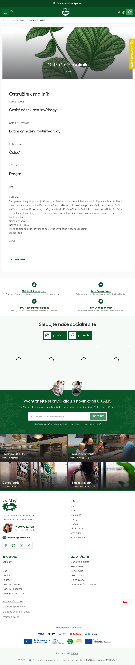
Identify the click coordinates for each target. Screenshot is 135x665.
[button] (4, 3)
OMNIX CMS (110, 660)
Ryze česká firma (101, 291)
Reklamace (77, 566)
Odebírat (98, 416)
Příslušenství (77, 528)
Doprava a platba (80, 562)
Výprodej (76, 533)
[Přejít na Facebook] (5, 545)
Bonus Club (77, 571)
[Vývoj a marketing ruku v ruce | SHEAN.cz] (73, 653)
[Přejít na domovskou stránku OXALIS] (65, 12)
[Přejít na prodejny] (12, 12)
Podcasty (7, 580)
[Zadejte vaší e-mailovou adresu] (67, 416)
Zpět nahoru (20, 260)
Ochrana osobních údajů (16, 611)
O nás (5, 566)
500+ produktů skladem (34, 307)
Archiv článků (18, 20)
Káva (73, 510)
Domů (4, 20)
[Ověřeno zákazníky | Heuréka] (79, 641)
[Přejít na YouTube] (21, 545)
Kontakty (7, 562)
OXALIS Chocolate (12, 589)
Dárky (74, 519)
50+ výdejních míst (101, 307)
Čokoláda (76, 515)
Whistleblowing (10, 617)
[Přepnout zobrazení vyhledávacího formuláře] (119, 12)
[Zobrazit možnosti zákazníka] (124, 12)
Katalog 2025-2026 (13, 593)
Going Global (78, 580)
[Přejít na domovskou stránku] (9, 505)
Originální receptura (34, 291)
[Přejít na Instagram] (13, 545)
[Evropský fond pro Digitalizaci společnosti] (44, 641)
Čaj (72, 506)
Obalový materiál (11, 584)
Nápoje (75, 524)
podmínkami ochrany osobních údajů (85, 424)
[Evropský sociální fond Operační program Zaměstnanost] (97, 641)
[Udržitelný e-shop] (70, 641)
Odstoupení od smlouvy (83, 584)
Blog (4, 571)
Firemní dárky (78, 537)
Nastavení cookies (12, 601)
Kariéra (6, 575)
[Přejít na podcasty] (29, 545)
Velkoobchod (78, 575)
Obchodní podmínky (14, 606)
